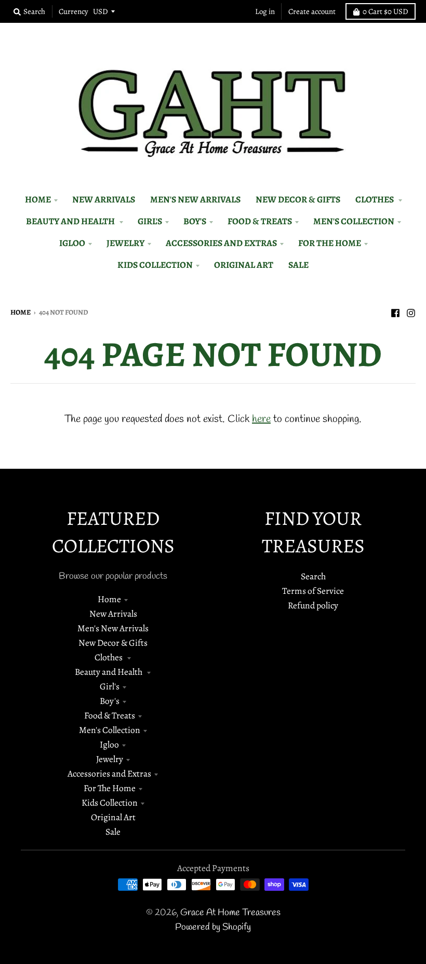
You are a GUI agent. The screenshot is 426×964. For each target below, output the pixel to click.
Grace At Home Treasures (230, 913)
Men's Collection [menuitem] (353, 221)
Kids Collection (110, 802)
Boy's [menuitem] (194, 221)
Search (313, 576)
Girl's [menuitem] (150, 221)
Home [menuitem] (38, 199)
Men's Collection (109, 730)
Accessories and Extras (109, 773)
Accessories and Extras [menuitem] (221, 243)
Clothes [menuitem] (375, 199)
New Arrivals (113, 613)
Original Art (113, 817)
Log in (265, 11)
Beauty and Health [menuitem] (71, 221)
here (261, 419)
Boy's (109, 701)
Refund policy (313, 605)
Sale (113, 831)
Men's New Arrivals (113, 628)
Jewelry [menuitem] (125, 243)
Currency (73, 11)
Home (20, 312)
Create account (312, 11)
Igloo (109, 744)
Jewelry (109, 759)
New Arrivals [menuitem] (103, 199)
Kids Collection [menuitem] (155, 265)
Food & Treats (109, 715)
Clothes (109, 657)
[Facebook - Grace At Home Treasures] (395, 311)
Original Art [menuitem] (243, 265)
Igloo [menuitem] (72, 243)
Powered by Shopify (213, 927)
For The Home (110, 788)
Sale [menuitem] (298, 265)
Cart (385, 11)
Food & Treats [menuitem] (260, 221)
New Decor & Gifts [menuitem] (298, 199)
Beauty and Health (109, 672)
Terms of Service (313, 591)
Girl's (109, 686)
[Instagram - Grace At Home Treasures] (411, 311)
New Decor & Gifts (113, 642)
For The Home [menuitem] (329, 243)
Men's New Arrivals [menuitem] (195, 199)
